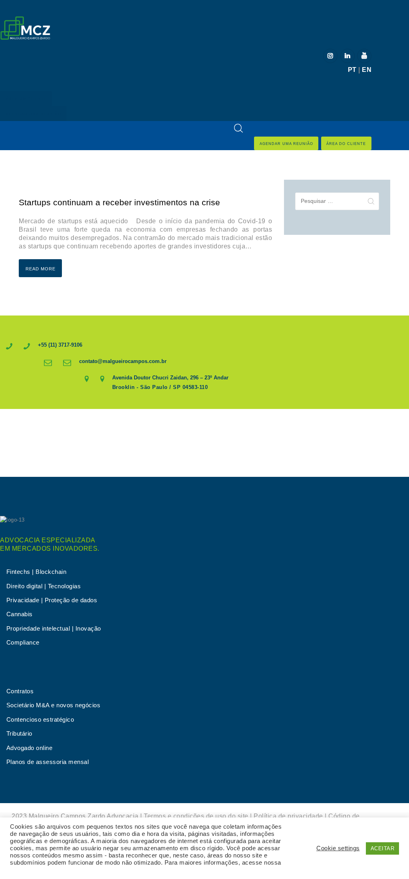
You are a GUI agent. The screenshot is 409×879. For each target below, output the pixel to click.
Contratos (20, 691)
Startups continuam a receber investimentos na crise (120, 202)
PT (352, 69)
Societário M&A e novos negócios (53, 705)
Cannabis (19, 614)
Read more (41, 268)
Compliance (23, 642)
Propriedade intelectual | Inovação (53, 628)
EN (366, 69)
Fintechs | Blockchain (36, 572)
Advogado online (29, 748)
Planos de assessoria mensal (47, 762)
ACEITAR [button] (383, 848)
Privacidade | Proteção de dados (51, 600)
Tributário (19, 733)
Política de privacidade (288, 816)
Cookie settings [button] (338, 848)
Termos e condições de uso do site (196, 816)
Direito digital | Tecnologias (43, 586)
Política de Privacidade (42, 870)
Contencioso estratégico (40, 719)
